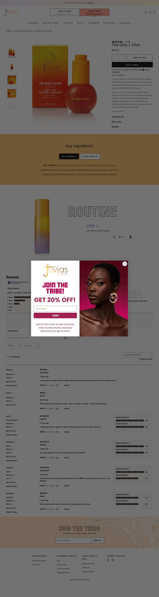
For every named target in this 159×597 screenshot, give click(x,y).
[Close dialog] (125, 264)
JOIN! (55, 315)
